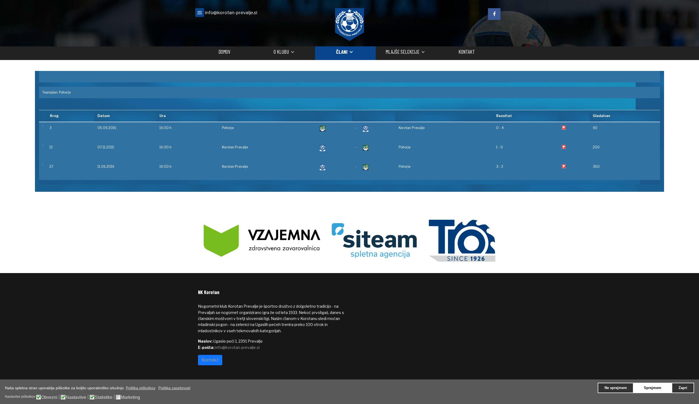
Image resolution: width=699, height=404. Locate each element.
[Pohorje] (334, 128)
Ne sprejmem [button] (616, 388)
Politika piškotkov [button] (140, 388)
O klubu (281, 52)
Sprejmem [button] (652, 388)
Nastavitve (76, 397)
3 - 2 (499, 166)
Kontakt (466, 52)
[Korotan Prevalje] (377, 128)
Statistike (103, 397)
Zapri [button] (683, 388)
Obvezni (49, 397)
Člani (342, 52)
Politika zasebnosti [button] (174, 388)
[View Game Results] (42, 125)
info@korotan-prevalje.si (231, 12)
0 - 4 (500, 128)
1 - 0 (499, 147)
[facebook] (494, 14)
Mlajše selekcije (402, 52)
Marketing (130, 397)
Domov (224, 52)
